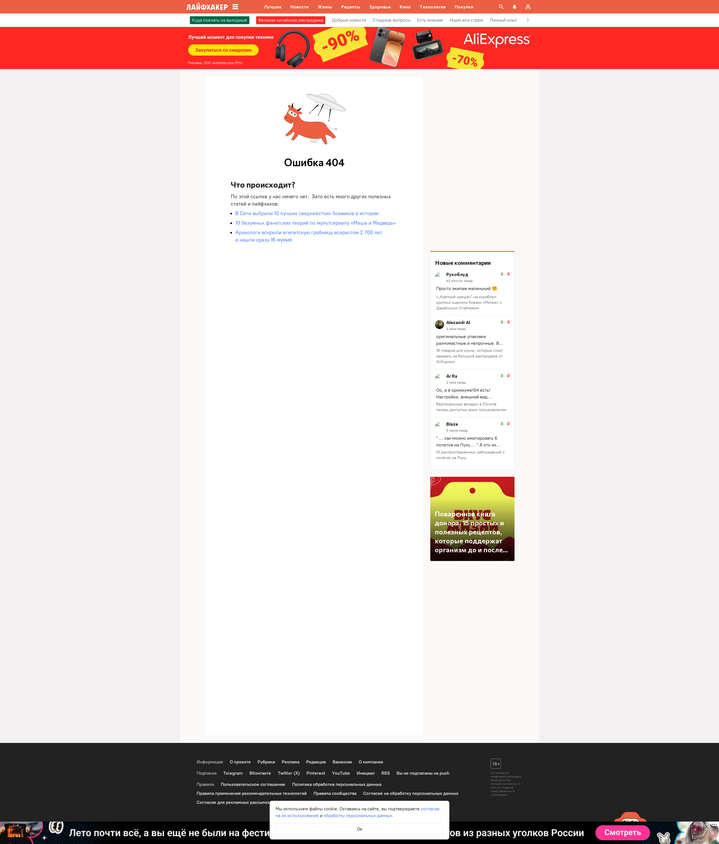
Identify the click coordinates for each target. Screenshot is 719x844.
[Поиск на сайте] (501, 6)
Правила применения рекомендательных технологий (252, 793)
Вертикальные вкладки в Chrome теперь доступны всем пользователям (471, 407)
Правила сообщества (334, 793)
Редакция (316, 762)
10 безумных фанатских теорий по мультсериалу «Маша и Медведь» (315, 223)
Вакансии (342, 762)
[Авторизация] (528, 6)
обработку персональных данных (358, 815)
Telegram (233, 773)
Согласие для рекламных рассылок (233, 802)
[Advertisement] (472, 160)
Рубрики (266, 762)
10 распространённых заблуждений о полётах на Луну (470, 455)
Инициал (366, 773)
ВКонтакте (260, 773)
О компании (371, 762)
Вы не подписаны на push (423, 773)
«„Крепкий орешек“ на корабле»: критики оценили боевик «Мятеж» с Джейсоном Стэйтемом (469, 303)
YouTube (341, 773)
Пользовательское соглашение (253, 784)
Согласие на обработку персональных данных (410, 793)
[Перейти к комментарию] (472, 292)
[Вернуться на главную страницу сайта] (207, 6)
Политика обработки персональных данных (337, 784)
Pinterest (315, 773)
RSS (385, 773)
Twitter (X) (289, 773)
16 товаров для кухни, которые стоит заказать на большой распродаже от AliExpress (469, 356)
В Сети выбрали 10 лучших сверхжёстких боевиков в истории (306, 213)
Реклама (290, 762)
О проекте (240, 762)
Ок (359, 829)
